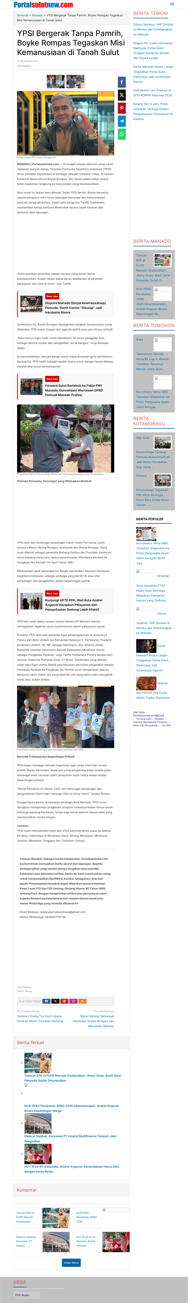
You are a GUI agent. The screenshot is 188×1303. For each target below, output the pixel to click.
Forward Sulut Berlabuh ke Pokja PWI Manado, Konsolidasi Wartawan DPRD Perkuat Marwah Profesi (74, 390)
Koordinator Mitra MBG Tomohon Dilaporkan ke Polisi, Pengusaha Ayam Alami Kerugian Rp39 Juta (152, 553)
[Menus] (172, 4)
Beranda (22, 15)
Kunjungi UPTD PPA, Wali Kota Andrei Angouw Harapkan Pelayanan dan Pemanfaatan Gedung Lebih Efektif (73, 604)
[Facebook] (46, 1001)
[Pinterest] (64, 1001)
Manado (37, 15)
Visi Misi (166, 725)
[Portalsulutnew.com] (43, 4)
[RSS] (82, 1001)
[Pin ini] (122, 108)
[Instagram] (73, 1001)
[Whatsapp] (122, 134)
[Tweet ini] (122, 95)
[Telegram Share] (122, 121)
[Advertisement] (65, 244)
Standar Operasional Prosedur (150, 722)
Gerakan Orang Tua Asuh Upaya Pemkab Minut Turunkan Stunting (40, 1016)
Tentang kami (143, 718)
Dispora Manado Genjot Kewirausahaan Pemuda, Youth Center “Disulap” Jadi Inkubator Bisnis (75, 307)
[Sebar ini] (122, 82)
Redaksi (159, 718)
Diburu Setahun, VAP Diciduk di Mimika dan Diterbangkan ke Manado (153, 29)
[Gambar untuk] (56, 81)
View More (71, 1262)
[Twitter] (55, 1001)
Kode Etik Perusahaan (145, 725)
